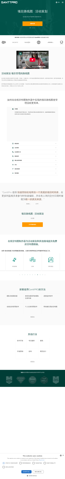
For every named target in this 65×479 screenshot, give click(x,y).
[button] (32, 476)
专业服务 (32, 341)
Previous (19, 274)
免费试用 (32, 23)
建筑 (41, 341)
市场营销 (20, 351)
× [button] (63, 455)
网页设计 (43, 351)
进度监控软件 (48, 296)
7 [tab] (37, 274)
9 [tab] (42, 274)
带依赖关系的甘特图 (50, 306)
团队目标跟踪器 (12, 296)
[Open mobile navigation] (63, 2)
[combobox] (61, 455)
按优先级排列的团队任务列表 (32, 297)
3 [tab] (27, 274)
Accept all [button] (26, 471)
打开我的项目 (32, 224)
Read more (42, 460)
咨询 (30, 351)
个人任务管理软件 (31, 306)
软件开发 (20, 341)
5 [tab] (32, 274)
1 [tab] (22, 274)
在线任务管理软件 (13, 306)
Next (45, 274)
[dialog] (32, 466)
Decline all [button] (38, 471)
